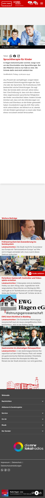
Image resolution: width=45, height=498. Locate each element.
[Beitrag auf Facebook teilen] (14, 56)
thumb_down (33, 493)
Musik (4, 425)
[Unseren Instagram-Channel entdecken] (9, 470)
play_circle (36, 492)
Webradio (6, 395)
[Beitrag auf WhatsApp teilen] (11, 56)
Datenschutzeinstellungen (11, 466)
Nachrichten (7, 401)
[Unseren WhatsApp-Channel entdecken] (2, 470)
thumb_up (40, 493)
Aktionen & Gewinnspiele (12, 407)
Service (5, 413)
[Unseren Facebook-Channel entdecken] (5, 470)
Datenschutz (17, 462)
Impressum (5, 462)
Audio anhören (36, 274)
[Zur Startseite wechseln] (7, 4)
